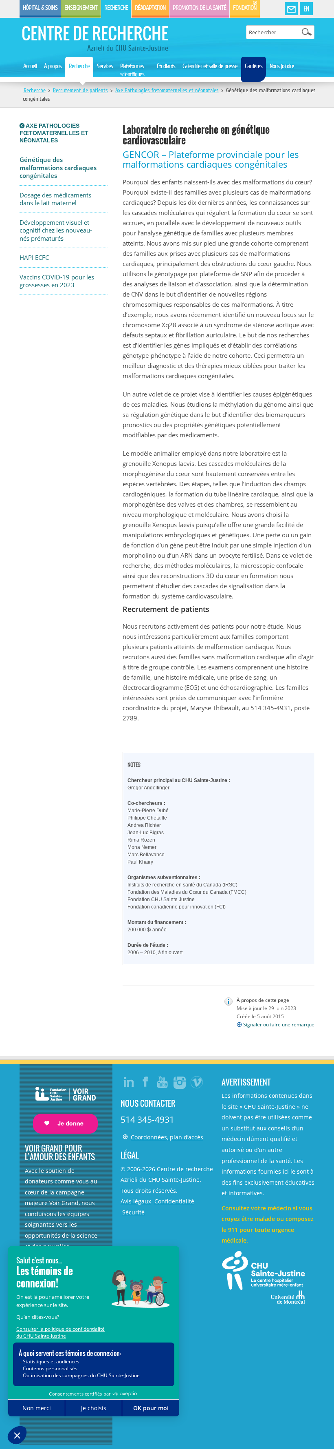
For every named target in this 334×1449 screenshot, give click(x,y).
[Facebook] (146, 1082)
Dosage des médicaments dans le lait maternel (55, 199)
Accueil (30, 66)
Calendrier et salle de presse (209, 66)
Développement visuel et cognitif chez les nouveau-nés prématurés (56, 230)
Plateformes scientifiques (132, 70)
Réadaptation (150, 8)
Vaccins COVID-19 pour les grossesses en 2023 (57, 281)
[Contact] (291, 9)
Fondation (245, 8)
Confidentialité (174, 1201)
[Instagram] (180, 1082)
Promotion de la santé (199, 8)
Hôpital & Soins (40, 8)
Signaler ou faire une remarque (278, 1024)
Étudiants (166, 66)
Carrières (253, 66)
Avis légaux (136, 1201)
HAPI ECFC (34, 257)
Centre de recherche (95, 33)
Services (105, 66)
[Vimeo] (197, 1082)
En (306, 8)
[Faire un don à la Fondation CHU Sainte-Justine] (61, 1103)
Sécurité (133, 1212)
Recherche (116, 8)
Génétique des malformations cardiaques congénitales (58, 167)
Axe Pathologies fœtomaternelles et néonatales (167, 90)
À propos (53, 66)
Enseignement (80, 8)
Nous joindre (282, 66)
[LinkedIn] (129, 1082)
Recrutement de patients (80, 90)
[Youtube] (163, 1082)
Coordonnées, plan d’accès (167, 1137)
